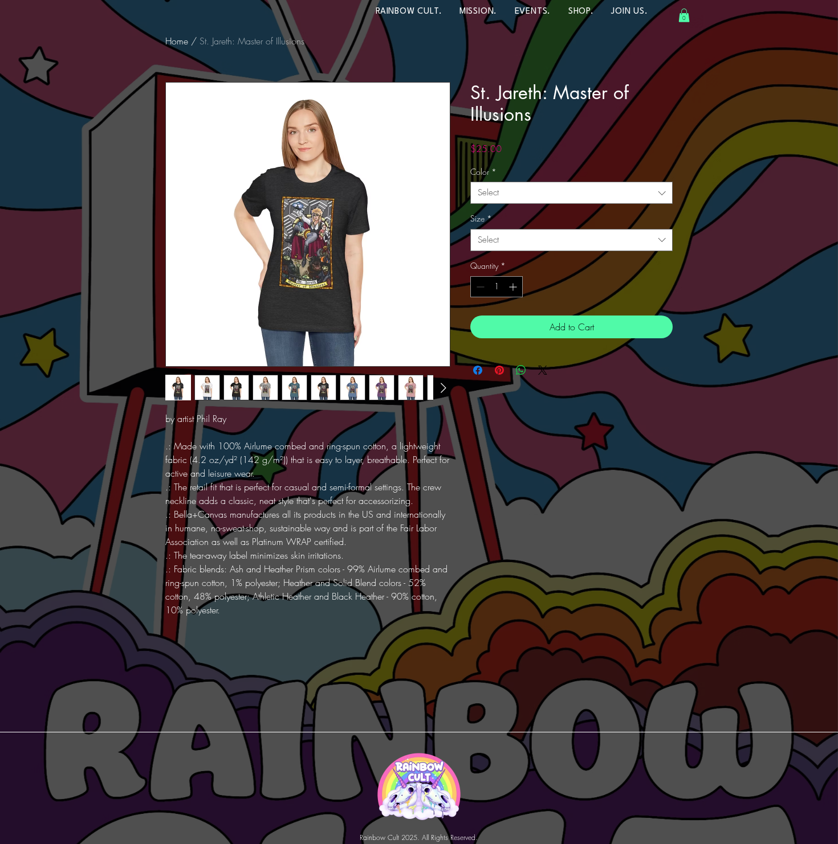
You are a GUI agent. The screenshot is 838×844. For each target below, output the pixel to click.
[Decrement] (479, 287)
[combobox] (571, 193)
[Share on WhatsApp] (521, 370)
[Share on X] (543, 370)
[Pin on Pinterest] (499, 370)
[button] (684, 15)
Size (481, 218)
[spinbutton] (496, 287)
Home (176, 41)
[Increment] (514, 287)
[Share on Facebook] (478, 370)
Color (483, 171)
